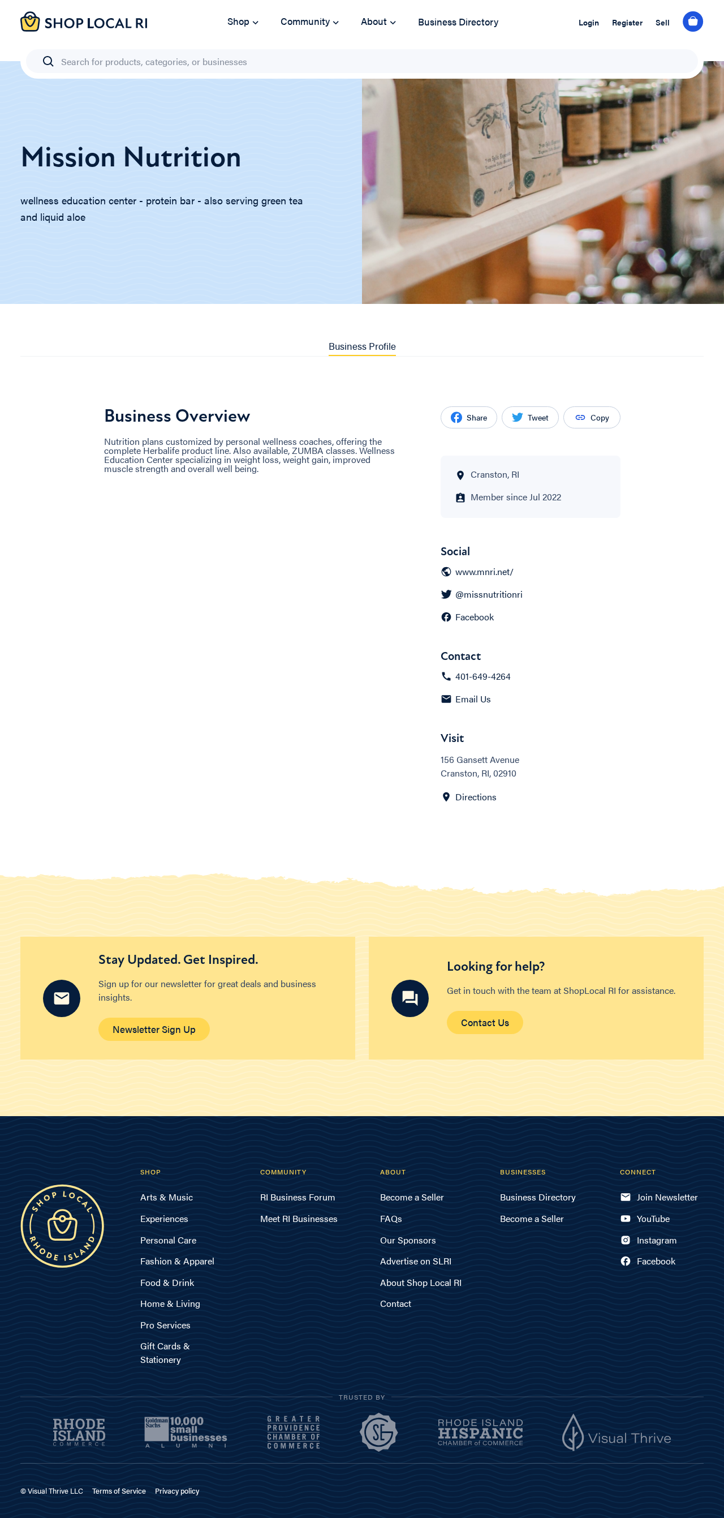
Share (477, 417)
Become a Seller (412, 1196)
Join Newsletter (667, 1196)
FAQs (391, 1218)
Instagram (657, 1239)
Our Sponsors (408, 1239)
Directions (476, 797)
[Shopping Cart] (693, 22)
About (374, 21)
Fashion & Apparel (177, 1260)
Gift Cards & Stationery (165, 1352)
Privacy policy (177, 1490)
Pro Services (165, 1324)
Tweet (538, 417)
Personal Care (168, 1239)
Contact (395, 1303)
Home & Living (170, 1303)
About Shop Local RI (421, 1282)
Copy (600, 417)
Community (305, 21)
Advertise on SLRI (415, 1260)
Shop (238, 21)
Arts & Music (166, 1196)
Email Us (473, 699)
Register (627, 22)
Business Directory (458, 21)
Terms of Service (119, 1490)
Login (589, 22)
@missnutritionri (489, 594)
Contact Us (485, 1022)
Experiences (164, 1218)
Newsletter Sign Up (154, 1029)
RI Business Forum (297, 1196)
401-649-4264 (483, 676)
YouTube (653, 1218)
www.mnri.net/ (484, 571)
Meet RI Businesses (299, 1218)
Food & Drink (167, 1282)
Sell (663, 22)
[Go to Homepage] (83, 28)
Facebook (474, 617)
